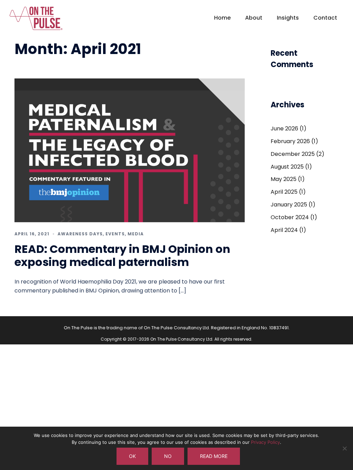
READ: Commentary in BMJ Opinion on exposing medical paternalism (122, 255)
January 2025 (289, 205)
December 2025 (293, 154)
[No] (344, 448)
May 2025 (283, 179)
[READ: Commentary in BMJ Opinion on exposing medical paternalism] (129, 150)
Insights (288, 18)
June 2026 (284, 128)
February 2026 (290, 141)
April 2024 (284, 230)
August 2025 (287, 167)
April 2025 (284, 192)
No (168, 456)
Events (115, 234)
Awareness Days (80, 234)
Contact (325, 18)
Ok (132, 456)
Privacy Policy (265, 442)
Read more (214, 456)
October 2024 (290, 217)
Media (136, 234)
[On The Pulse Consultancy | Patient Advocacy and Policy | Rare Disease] (36, 21)
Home (222, 18)
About (253, 18)
